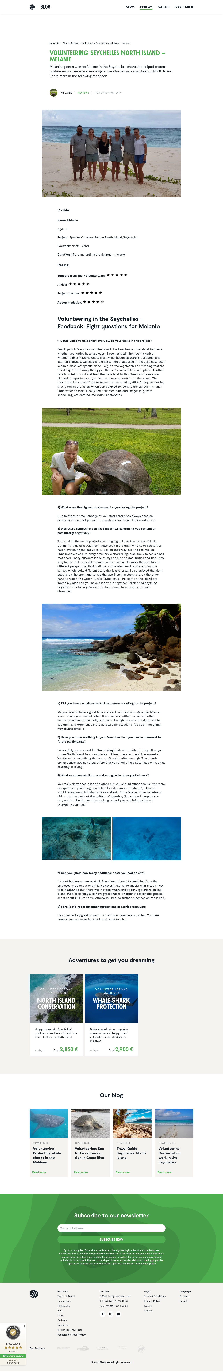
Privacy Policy (152, 1300)
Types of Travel (66, 1296)
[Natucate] (32, 7)
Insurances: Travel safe (70, 1329)
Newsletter (63, 1324)
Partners (62, 1320)
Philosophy (63, 1305)
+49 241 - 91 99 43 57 (116, 1300)
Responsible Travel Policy (71, 1334)
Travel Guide (183, 7)
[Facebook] (103, 1314)
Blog (59, 1310)
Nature (163, 7)
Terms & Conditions (155, 1296)
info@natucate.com (119, 1296)
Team (60, 1315)
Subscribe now (111, 1239)
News (130, 7)
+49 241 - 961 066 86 (116, 1305)
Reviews (146, 7)
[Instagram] (110, 1314)
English (183, 1300)
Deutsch (184, 1296)
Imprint (148, 1305)
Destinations (64, 1300)
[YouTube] (118, 1314)
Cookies (148, 1310)
